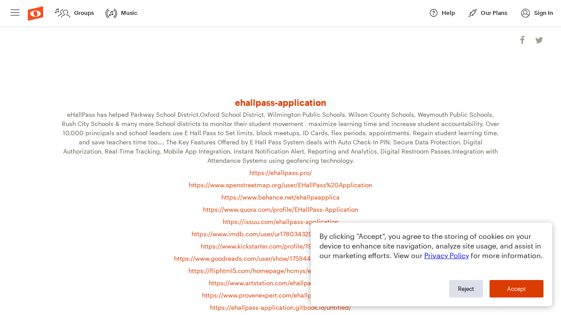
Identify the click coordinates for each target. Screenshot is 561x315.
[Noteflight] (35, 13)
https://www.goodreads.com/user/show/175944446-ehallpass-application (280, 258)
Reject (466, 288)
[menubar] (280, 13)
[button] (537, 13)
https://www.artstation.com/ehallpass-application (280, 283)
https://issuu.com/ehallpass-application (280, 221)
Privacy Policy (446, 255)
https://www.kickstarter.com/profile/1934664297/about (280, 246)
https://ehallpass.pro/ (280, 172)
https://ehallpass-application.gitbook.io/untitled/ (281, 307)
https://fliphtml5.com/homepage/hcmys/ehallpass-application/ (280, 270)
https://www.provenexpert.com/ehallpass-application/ (280, 295)
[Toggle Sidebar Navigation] (15, 13)
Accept (516, 288)
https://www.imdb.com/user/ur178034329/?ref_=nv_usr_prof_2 (281, 234)
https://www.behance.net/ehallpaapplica (280, 197)
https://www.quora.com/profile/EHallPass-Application (280, 209)
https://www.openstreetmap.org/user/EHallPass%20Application (280, 185)
